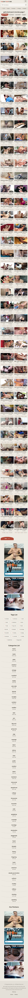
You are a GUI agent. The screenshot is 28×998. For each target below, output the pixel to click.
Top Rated (11, 14)
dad (2, 209)
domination (14, 831)
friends (17, 106)
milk (12, 468)
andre (18, 170)
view (12, 403)
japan (8, 8)
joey (16, 300)
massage (18, 455)
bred (17, 28)
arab (3, 377)
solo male (14, 686)
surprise (25, 351)
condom (18, 209)
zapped (25, 183)
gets (20, 28)
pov (14, 718)
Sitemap (14, 992)
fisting (14, 852)
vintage (19, 8)
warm (11, 313)
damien (21, 183)
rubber (12, 442)
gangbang (14, 815)
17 (26, 144)
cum (26, 67)
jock (2, 196)
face (4, 106)
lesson (12, 506)
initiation (24, 222)
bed (12, 222)
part (12, 261)
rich (9, 468)
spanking (14, 900)
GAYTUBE (6, 1)
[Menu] (25, 1)
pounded (12, 209)
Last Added (17, 14)
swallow (14, 708)
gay (21, 209)
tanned (26, 300)
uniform (14, 879)
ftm (16, 532)
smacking (24, 80)
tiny (6, 300)
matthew (24, 468)
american (15, 618)
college (17, 480)
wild (6, 41)
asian (7, 622)
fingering (14, 857)
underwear (21, 261)
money (4, 325)
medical (14, 766)
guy (17, 80)
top (6, 403)
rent (12, 235)
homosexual (22, 480)
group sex (14, 729)
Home (11, 994)
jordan (11, 170)
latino (25, 157)
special (26, 532)
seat (12, 93)
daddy (17, 364)
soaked (26, 493)
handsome (11, 28)
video (26, 261)
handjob (3, 80)
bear (6, 261)
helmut (24, 170)
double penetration (14, 873)
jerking (22, 157)
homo (19, 429)
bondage (22, 629)
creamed (10, 274)
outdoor (14, 702)
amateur (13, 8)
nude (6, 364)
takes (7, 119)
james (23, 416)
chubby (14, 633)
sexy (12, 364)
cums (6, 468)
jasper (22, 532)
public (14, 761)
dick (7, 80)
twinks (3, 364)
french (9, 377)
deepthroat (9, 640)
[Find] (26, 5)
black (16, 119)
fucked (9, 54)
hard (12, 144)
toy (3, 442)
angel (11, 106)
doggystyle (19, 640)
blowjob (18, 235)
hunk (14, 863)
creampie (7, 636)
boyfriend (4, 287)
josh (25, 196)
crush (26, 364)
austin (18, 222)
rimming (14, 895)
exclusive (4, 338)
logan (25, 93)
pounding (18, 196)
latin (14, 713)
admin (25, 28)
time (20, 248)
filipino (24, 287)
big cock (14, 625)
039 (21, 287)
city (12, 157)
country (6, 157)
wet (6, 506)
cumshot (18, 325)
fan (20, 41)
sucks (3, 54)
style (6, 144)
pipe (26, 416)
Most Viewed (5, 14)
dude (23, 132)
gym (7, 532)
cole (12, 41)
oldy (14, 734)
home (7, 28)
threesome (14, 799)
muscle (18, 157)
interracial (14, 783)
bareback (3, 222)
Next (6, 538)
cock (6, 54)
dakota (8, 287)
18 (22, 248)
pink (24, 338)
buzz (22, 300)
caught (17, 261)
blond (17, 132)
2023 (4, 8)
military (14, 889)
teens (14, 649)
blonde (4, 390)
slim (3, 41)
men (20, 364)
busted (24, 41)
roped (22, 54)
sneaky (11, 119)
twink (3, 28)
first (17, 248)
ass (20, 67)
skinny (17, 67)
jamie (22, 493)
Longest (24, 14)
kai (8, 300)
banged (11, 493)
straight (24, 8)
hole (23, 364)
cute (23, 106)
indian (17, 351)
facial (14, 841)
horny (18, 93)
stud (8, 209)
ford (9, 480)
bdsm (22, 622)
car (2, 93)
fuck (23, 67)
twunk (7, 67)
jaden (26, 274)
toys (14, 756)
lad (22, 28)
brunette (7, 633)
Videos (16, 994)
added (11, 132)
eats (10, 222)
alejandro (8, 93)
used (26, 377)
